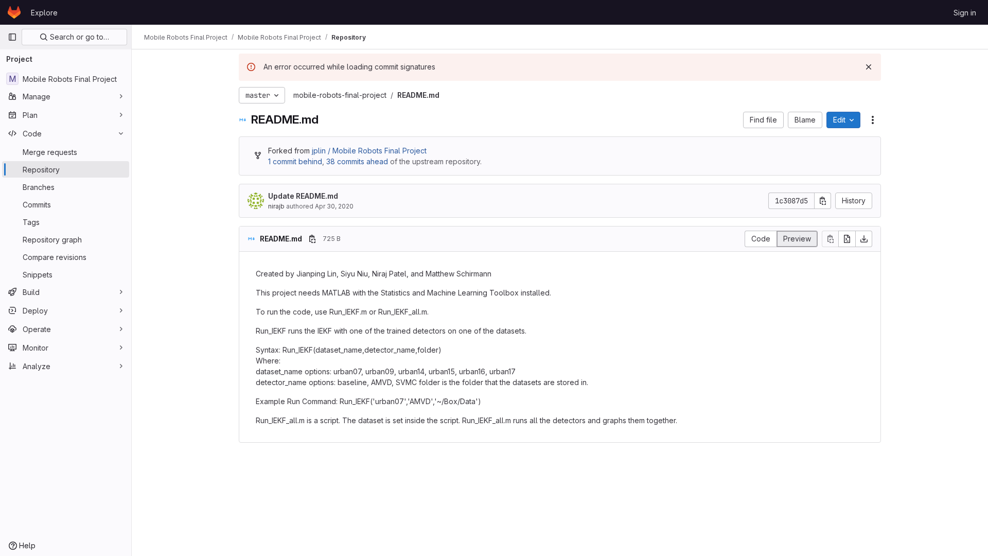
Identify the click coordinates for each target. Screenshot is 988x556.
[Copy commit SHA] (823, 201)
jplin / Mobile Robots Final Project (369, 150)
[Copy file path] (312, 239)
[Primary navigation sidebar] (12, 37)
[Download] (864, 239)
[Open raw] (847, 239)
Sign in (965, 12)
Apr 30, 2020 (334, 206)
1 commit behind (295, 161)
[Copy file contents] (830, 239)
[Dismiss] (868, 67)
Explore (44, 12)
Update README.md (303, 196)
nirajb (276, 206)
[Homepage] (14, 12)
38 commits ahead (357, 161)
